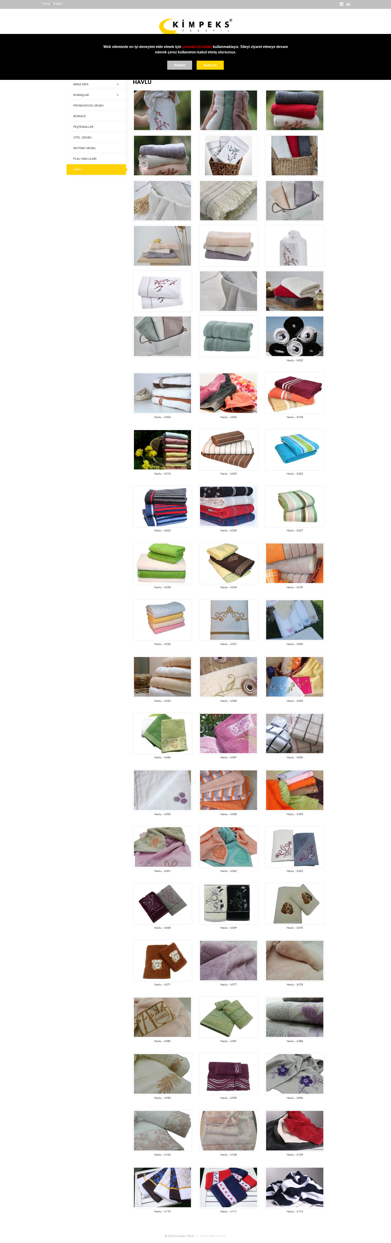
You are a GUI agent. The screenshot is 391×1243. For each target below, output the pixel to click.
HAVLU (78, 169)
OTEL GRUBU (82, 138)
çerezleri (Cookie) (197, 47)
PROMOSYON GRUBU (88, 106)
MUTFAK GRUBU (84, 148)
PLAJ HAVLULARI (84, 159)
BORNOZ (79, 116)
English (58, 3)
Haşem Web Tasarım (213, 1236)
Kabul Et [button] (210, 65)
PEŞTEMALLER (83, 127)
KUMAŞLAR (81, 95)
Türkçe (46, 3)
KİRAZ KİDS (80, 84)
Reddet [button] (179, 65)
